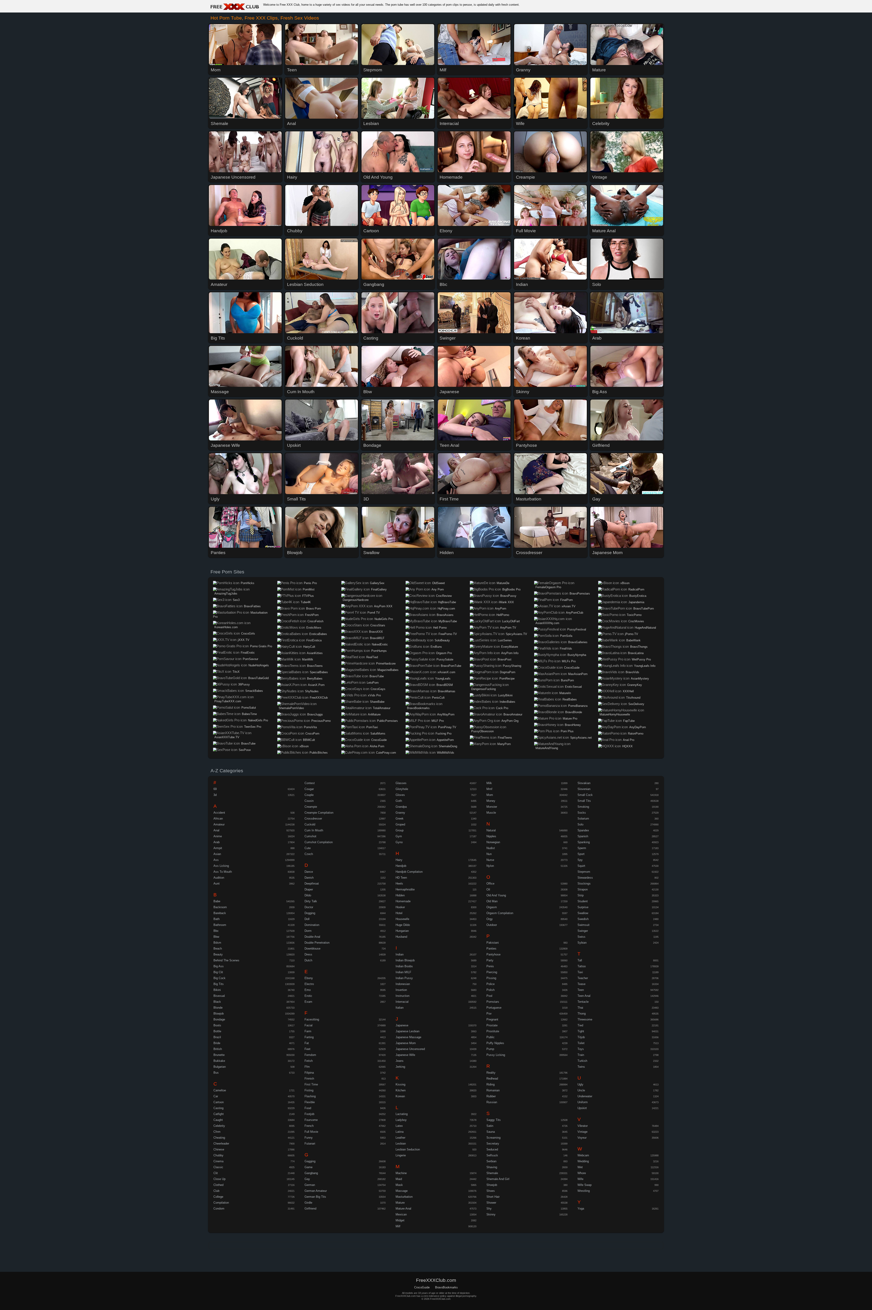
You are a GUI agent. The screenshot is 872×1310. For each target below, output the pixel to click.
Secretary (492, 1143)
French (309, 1126)
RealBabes (569, 699)
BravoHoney (573, 725)
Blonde (218, 1007)
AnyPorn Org (509, 720)
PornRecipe (507, 678)
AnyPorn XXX (383, 606)
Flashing (310, 1096)
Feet (307, 1049)
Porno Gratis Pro (261, 646)
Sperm (581, 848)
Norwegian (493, 842)
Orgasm (491, 907)
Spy (580, 860)
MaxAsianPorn (577, 674)
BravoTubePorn (643, 608)
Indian (400, 954)
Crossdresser (313, 818)
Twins (581, 1066)
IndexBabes (507, 701)
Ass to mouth (222, 871)
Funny (309, 1137)
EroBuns (436, 646)
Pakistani (492, 942)
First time (311, 1084)
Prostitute (492, 1031)
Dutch (308, 960)
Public (490, 1037)
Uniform (582, 1102)
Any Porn (437, 589)
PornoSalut (248, 707)
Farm (308, 1031)
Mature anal (403, 1208)
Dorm (308, 930)
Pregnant (492, 1019)
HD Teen (401, 877)
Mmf (489, 789)
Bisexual (219, 996)
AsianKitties (315, 653)
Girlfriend (310, 1208)
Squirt (581, 866)
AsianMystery (640, 678)
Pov (489, 1013)
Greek (400, 818)
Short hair (493, 1196)
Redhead (492, 1078)
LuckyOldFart (511, 621)
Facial (308, 1025)
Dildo (308, 895)
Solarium (583, 818)
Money (490, 800)
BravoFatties (252, 606)
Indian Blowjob (405, 960)
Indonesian (403, 984)
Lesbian (401, 1143)
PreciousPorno (321, 720)
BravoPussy (508, 596)
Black (217, 1001)
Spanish (582, 836)
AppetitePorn (445, 740)
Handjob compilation (409, 871)
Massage (402, 1190)
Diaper (309, 889)
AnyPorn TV (508, 627)
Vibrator (582, 1126)
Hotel (399, 913)
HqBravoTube (447, 602)
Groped (400, 824)
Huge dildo (403, 925)
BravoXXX (376, 631)
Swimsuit (583, 925)
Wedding (583, 1161)
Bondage (219, 1019)
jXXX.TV (243, 640)
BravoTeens (315, 666)
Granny (400, 812)
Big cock (219, 978)
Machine (401, 1173)
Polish (490, 990)
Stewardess (585, 877)
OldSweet (438, 583)
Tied (580, 1025)
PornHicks (247, 583)
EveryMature (509, 646)
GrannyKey (634, 685)
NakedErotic (380, 644)
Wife (580, 1179)
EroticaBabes (318, 634)
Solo (580, 824)
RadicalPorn (636, 589)
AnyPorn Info (509, 653)
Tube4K (306, 602)
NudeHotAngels (258, 665)
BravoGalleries (577, 642)
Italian (400, 1007)
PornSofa (566, 636)
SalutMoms (377, 733)
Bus (216, 1072)
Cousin (309, 800)
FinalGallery (379, 589)
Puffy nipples (495, 1043)
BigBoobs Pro (511, 589)
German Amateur (316, 1190)
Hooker (400, 907)
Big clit (218, 972)
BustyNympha (576, 655)
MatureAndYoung (546, 748)
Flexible (310, 1102)
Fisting (309, 1090)
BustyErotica (637, 596)
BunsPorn (567, 680)
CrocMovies (636, 621)
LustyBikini (505, 695)
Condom (218, 1208)
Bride (216, 1043)
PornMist (309, 589)
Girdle (308, 1202)
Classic (218, 1167)
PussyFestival (576, 629)
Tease (581, 984)
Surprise (582, 907)
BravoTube (248, 743)
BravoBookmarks (418, 708)
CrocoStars (377, 625)
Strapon (582, 889)
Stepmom (583, 871)
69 (215, 789)
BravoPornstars (580, 593)
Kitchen (401, 1090)
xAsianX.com (446, 672)
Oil (488, 889)
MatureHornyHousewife (615, 714)
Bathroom (219, 925)
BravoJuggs (315, 714)
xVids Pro (374, 695)
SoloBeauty (442, 640)
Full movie (311, 1131)
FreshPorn (312, 615)
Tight (580, 1031)
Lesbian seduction (408, 1149)
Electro (309, 984)
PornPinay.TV (447, 727)
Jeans (400, 1060)
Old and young (496, 895)
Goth (399, 800)
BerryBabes (314, 678)
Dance (309, 871)
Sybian (582, 942)
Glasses (401, 783)
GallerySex (377, 583)
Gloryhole (402, 789)
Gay (307, 1179)
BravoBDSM (444, 685)
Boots (217, 1025)
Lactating (402, 1114)
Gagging (310, 1161)
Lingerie (401, 1155)
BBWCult (309, 740)
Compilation (221, 1202)
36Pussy (244, 684)
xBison (304, 746)
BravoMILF (377, 638)
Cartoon (218, 1102)
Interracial (402, 1001)
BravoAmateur (512, 714)
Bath (216, 919)
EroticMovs (313, 627)
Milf (398, 1226)
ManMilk (307, 659)
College (218, 1196)
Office (490, 883)
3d (215, 795)
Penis (490, 966)
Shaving (491, 1167)
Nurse (490, 860)
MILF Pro (437, 720)
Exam (308, 1001)
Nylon (490, 866)
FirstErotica (314, 640)
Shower (491, 1202)
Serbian (491, 1161)
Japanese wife (405, 1055)
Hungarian (402, 930)
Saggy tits (493, 1120)
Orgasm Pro (444, 653)
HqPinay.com (446, 608)
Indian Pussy (404, 978)
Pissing (491, 978)
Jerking (400, 1066)
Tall (579, 960)
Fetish (309, 1060)
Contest (310, 783)
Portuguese (493, 1007)
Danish (309, 877)
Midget (400, 1220)
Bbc (216, 930)
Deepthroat (312, 883)
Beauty (218, 954)
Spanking (583, 842)
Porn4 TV (373, 612)
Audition (218, 877)
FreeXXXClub (319, 697)
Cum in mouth (314, 830)
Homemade (403, 901)
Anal (216, 830)
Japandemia (636, 602)
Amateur (219, 824)
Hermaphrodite (405, 889)
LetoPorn (373, 682)
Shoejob (491, 1185)
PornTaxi (372, 727)
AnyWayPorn (445, 714)
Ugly (580, 1084)
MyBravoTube (447, 621)
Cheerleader (221, 1143)
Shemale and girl (497, 1179)
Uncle (581, 1090)
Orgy (489, 919)
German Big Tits (315, 1196)
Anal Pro (628, 740)
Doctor (309, 907)
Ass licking (221, 866)
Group (400, 830)
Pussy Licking (495, 1055)
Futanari (310, 1143)
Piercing (491, 972)
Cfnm (216, 1131)
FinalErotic (248, 652)
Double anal (312, 936)
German (310, 1185)
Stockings (584, 883)
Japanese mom (406, 1043)
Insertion (401, 990)
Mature (400, 1202)
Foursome (311, 1120)
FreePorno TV (447, 634)
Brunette (219, 1055)
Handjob (401, 866)
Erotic (308, 996)
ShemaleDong (448, 746)
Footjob (309, 1114)
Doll (307, 919)
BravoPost (504, 659)
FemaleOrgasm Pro (548, 587)
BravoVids (632, 672)
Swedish (583, 919)
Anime (217, 836)
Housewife (402, 919)
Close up (219, 1179)
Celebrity (219, 1126)
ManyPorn (504, 744)
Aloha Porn (377, 746)
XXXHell (628, 691)
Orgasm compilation (499, 913)
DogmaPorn (507, 672)
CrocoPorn (312, 733)
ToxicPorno (634, 615)
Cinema (218, 1161)
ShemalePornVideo (291, 708)
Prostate (492, 1025)
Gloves (400, 795)
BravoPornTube (451, 666)
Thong (581, 1013)
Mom (489, 795)
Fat (307, 1043)
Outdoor (491, 925)
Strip (580, 895)
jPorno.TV (631, 634)
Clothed (218, 1185)
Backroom (220, 907)
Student (582, 901)
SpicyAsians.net (581, 737)
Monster (491, 806)
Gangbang (311, 1173)
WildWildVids (445, 752)
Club (216, 1190)
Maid (399, 1179)
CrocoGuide (379, 740)
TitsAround (633, 697)
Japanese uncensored (410, 1049)
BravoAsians (445, 615)
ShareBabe (377, 701)
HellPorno (502, 615)
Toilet (581, 1043)
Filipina (309, 1072)
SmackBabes (254, 690)
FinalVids (566, 648)
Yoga (580, 1208)
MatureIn (565, 693)
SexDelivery (636, 704)
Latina (400, 1131)
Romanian (493, 1090)
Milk (489, 783)
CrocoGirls (248, 633)
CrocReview (444, 596)
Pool (489, 996)
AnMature (374, 714)
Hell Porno (440, 627)
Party (489, 960)
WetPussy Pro (641, 659)
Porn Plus (567, 731)
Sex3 (236, 600)
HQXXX (627, 746)
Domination (312, 925)
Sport (581, 854)
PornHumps (379, 650)
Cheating (219, 1137)
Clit (215, 1173)
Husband (401, 936)
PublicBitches (319, 752)
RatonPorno (635, 733)
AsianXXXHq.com (547, 623)
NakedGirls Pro (258, 720)
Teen (580, 990)
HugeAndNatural (645, 627)
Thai (580, 1007)
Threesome (584, 1019)
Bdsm (217, 942)
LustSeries (505, 640)
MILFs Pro (569, 661)
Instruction (402, 996)
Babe (216, 901)
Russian (491, 1102)
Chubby (218, 1155)
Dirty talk (311, 901)
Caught (218, 1120)
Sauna (490, 1131)
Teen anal (583, 996)
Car (215, 1096)
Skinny (490, 1214)
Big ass (218, 966)
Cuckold (310, 824)
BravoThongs (639, 646)
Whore (581, 1173)
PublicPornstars (387, 720)
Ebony (309, 978)
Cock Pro (502, 708)
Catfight (218, 1114)
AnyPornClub (574, 612)
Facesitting (312, 1019)
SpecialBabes (319, 672)
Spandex (583, 830)
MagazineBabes (388, 670)
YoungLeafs (443, 678)
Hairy (399, 860)
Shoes (490, 1190)
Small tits (584, 800)
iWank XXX (506, 602)
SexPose (245, 750)
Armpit (217, 848)
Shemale (492, 1173)
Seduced (492, 1149)
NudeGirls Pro (383, 619)
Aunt (216, 883)
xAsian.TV (568, 606)
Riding (490, 1084)
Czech (309, 854)
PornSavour (250, 659)
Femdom (310, 1055)
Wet (580, 1167)
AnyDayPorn (637, 727)
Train (580, 1055)
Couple (309, 795)
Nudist (490, 848)
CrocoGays (378, 689)
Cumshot (310, 836)
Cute (308, 848)
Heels (399, 883)
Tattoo (581, 966)
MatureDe (503, 583)
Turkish (582, 1060)
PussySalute (444, 659)
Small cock (585, 795)
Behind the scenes (226, 960)
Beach (217, 948)
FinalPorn (566, 600)
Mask (399, 1185)
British (217, 1049)
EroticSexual (573, 686)
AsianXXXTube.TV (226, 737)
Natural (491, 830)
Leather (400, 1137)
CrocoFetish (315, 621)
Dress (308, 954)
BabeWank (633, 640)
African (218, 818)
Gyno (399, 842)
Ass (216, 860)
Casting (218, 1108)
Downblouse (312, 948)
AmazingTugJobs (225, 593)
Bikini (217, 990)
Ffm (307, 1066)
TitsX (236, 671)
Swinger (582, 930)
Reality (490, 1072)
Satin (489, 1126)
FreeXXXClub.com (234, 6)
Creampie (311, 806)
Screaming (493, 1137)
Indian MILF (403, 972)
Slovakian (583, 783)
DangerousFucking (483, 689)
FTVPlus (308, 596)
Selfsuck (492, 1155)
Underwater (584, 1096)
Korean (400, 1096)
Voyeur (582, 1137)
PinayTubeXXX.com (227, 701)
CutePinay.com (386, 752)
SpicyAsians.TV (516, 634)
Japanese (402, 1025)
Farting (309, 1037)
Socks (581, 812)
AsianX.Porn (316, 685)
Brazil (217, 1037)
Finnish (309, 1078)
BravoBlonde (573, 712)
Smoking (583, 806)
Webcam (583, 1155)
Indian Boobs (404, 966)
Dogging (310, 913)
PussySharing (512, 666)
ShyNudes (312, 691)
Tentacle (583, 1001)
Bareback (219, 913)
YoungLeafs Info (644, 666)
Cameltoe (219, 1090)
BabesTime (249, 714)
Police (490, 984)
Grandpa (401, 806)
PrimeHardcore (386, 663)
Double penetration (317, 942)
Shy (489, 1208)
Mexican (401, 1214)
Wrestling (583, 1190)
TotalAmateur (381, 708)
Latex (399, 1126)
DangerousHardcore (356, 600)
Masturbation (404, 1196)
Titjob (581, 1037)
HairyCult (309, 646)
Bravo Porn (313, 608)
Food (308, 1108)
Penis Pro (310, 583)
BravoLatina (636, 653)
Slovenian (583, 789)
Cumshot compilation (319, 842)
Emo (308, 990)
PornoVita (310, 727)
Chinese (218, 1149)
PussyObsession (482, 731)
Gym (399, 836)
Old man (492, 901)
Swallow (582, 913)
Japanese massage (408, 1037)
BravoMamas (446, 691)
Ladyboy (401, 1120)
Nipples (491, 836)
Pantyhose (493, 954)
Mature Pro (570, 718)
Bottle (217, 1031)
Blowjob (218, 1013)
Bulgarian (219, 1066)
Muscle (491, 812)
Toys (580, 1049)
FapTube (629, 720)
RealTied (372, 657)
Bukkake (219, 1060)
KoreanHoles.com (226, 627)
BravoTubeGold (258, 678)
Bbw (216, 936)
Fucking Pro (443, 733)
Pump (490, 1049)
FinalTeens (505, 737)
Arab (216, 842)
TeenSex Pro (252, 726)
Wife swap (584, 1185)
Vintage (582, 1131)
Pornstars (492, 1001)
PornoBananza (577, 706)
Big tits (218, 984)
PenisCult (438, 697)
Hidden (400, 895)
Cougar (309, 789)
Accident (219, 812)
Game (308, 1167)
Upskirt (582, 1108)
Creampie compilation (319, 812)
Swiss (581, 936)
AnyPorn (500, 608)
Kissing (400, 1084)
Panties (491, 948)
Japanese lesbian (407, 1031)
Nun (489, 854)
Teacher (582, 978)
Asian (217, 854)
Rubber (491, 1096)
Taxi (580, 972)
